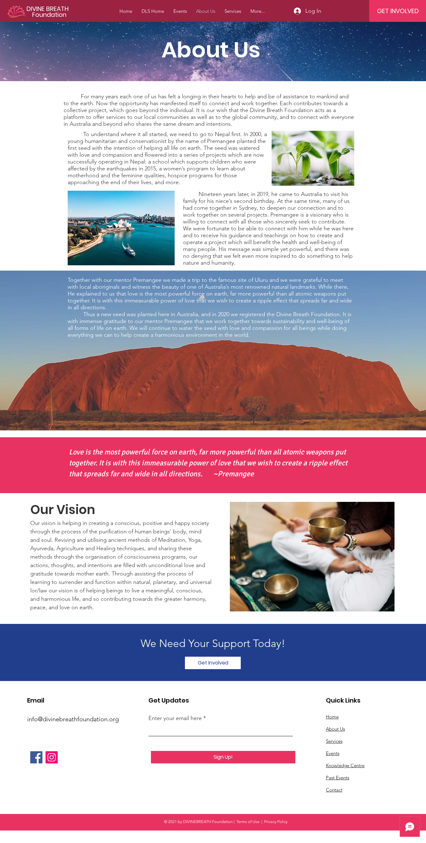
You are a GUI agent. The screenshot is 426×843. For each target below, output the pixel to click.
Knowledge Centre (345, 765)
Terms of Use (247, 821)
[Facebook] (36, 757)
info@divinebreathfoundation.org (73, 719)
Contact (334, 790)
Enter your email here (175, 718)
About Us (335, 729)
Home (332, 717)
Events (332, 753)
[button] (213, 663)
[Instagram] (52, 757)
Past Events (337, 778)
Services (334, 741)
